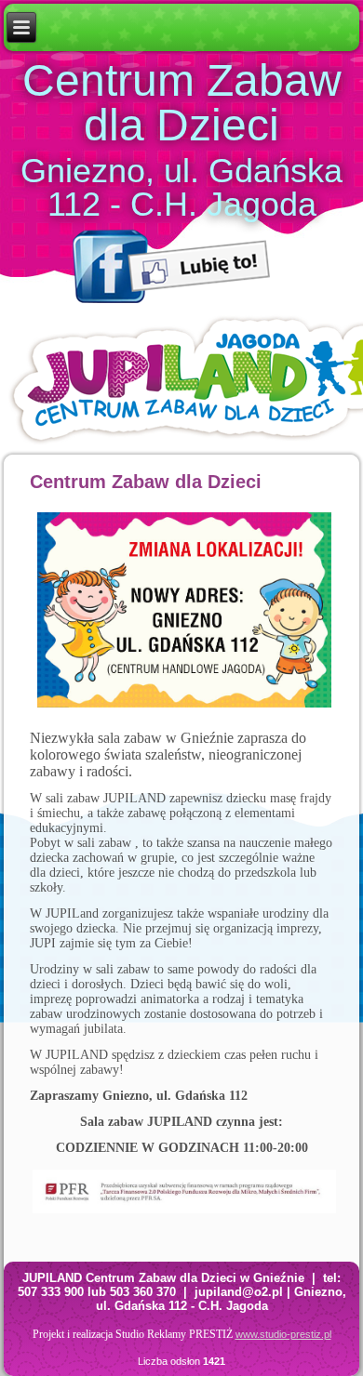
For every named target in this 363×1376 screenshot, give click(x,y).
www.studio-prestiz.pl (283, 1334)
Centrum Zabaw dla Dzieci (182, 103)
